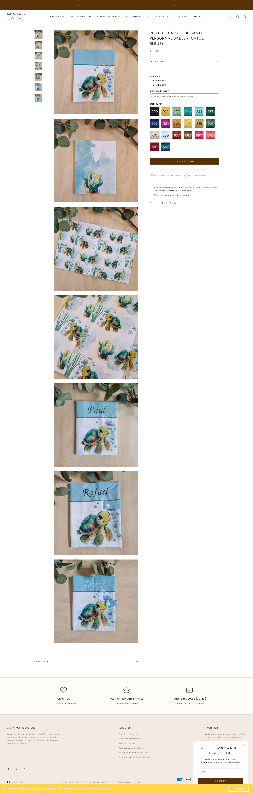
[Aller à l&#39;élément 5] (38, 77)
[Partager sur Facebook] (162, 203)
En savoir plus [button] (103, 788)
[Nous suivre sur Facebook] (8, 769)
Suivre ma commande (129, 738)
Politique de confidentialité (131, 748)
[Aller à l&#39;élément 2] (38, 45)
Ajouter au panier (184, 161)
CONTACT (198, 16)
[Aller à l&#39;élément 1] (38, 34)
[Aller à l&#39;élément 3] (38, 56)
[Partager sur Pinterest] (171, 203)
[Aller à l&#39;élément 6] (38, 87)
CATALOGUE (181, 16)
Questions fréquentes (128, 734)
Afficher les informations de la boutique (172, 195)
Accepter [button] (238, 789)
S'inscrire (220, 781)
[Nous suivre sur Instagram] (16, 769)
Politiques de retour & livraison (132, 752)
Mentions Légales (126, 743)
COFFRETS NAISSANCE (108, 16)
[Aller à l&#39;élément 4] (38, 66)
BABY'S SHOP (57, 16)
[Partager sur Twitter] (166, 203)
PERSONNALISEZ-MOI (80, 16)
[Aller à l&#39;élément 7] (38, 98)
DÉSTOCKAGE (162, 16)
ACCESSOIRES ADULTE (137, 16)
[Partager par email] (175, 203)
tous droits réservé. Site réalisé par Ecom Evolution (116, 782)
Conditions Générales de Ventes (133, 757)
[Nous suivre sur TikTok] (23, 769)
